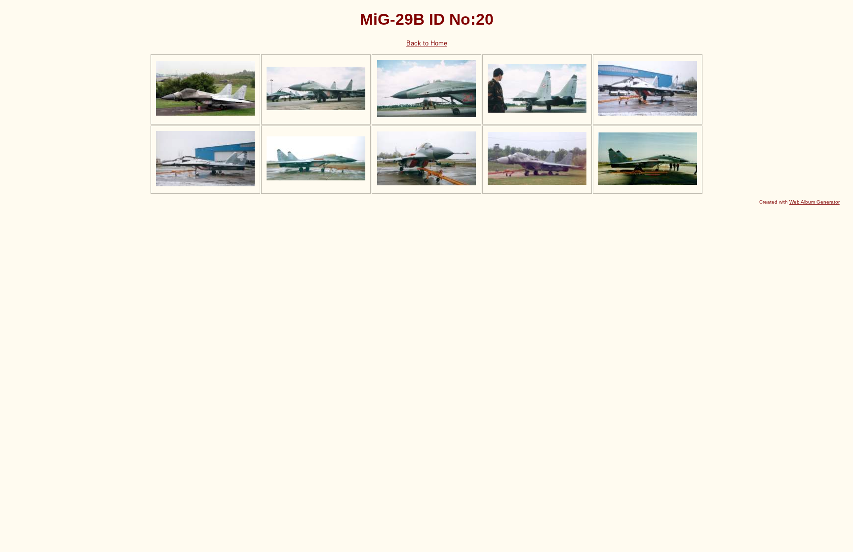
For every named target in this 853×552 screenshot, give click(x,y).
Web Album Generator (814, 202)
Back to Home (426, 43)
